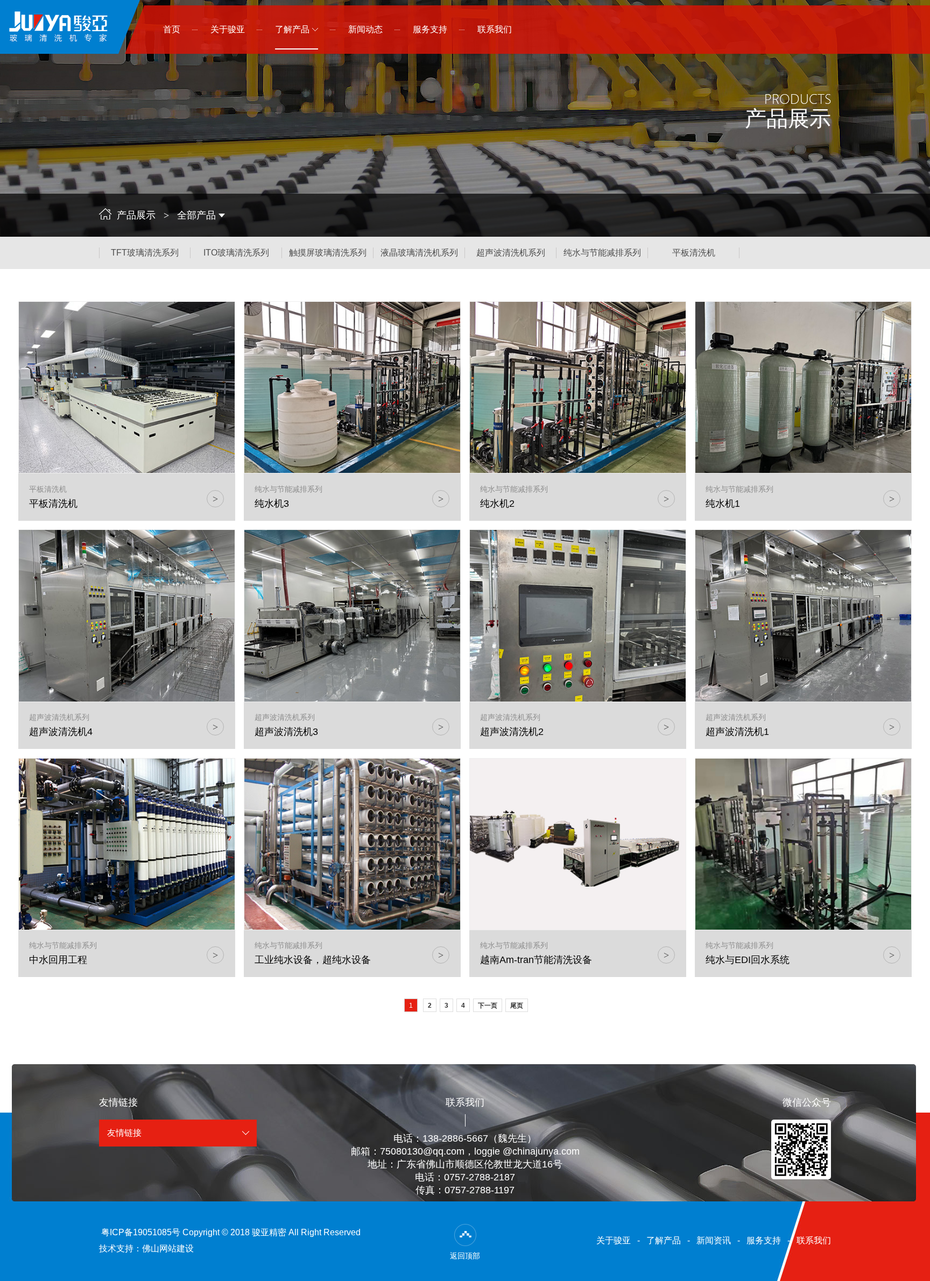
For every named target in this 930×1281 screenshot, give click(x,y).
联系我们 (814, 1240)
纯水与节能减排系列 (602, 252)
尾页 (516, 1005)
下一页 (487, 1005)
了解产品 (663, 1240)
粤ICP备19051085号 (140, 1232)
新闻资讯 (713, 1240)
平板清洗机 (693, 252)
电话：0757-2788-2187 (465, 1177)
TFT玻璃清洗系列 (145, 252)
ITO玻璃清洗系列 (236, 252)
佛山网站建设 (168, 1248)
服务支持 (763, 1240)
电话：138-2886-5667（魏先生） (465, 1138)
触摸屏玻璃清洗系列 (328, 252)
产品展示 (136, 215)
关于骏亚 (613, 1240)
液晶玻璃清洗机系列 (419, 252)
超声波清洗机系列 (510, 252)
